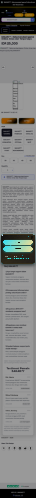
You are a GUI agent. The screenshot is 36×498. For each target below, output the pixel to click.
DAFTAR (18, 249)
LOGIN (18, 242)
